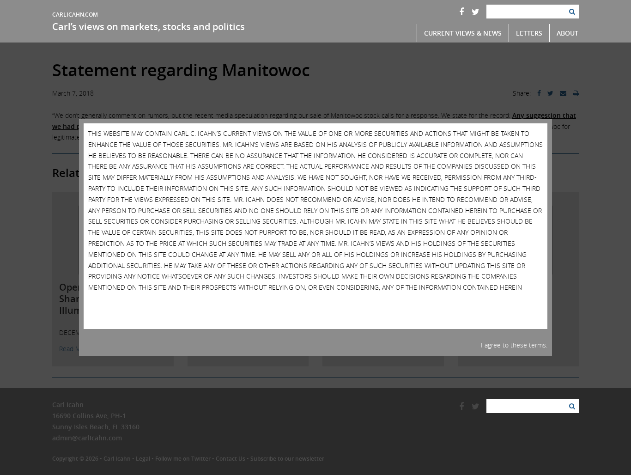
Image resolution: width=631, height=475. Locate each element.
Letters (529, 33)
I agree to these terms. (514, 345)
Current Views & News (463, 33)
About (567, 33)
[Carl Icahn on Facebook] (461, 11)
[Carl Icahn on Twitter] (475, 11)
